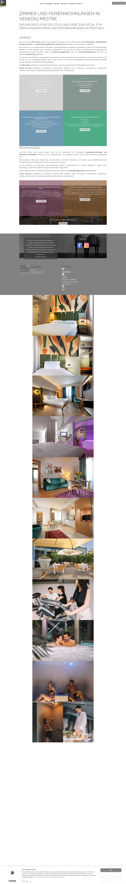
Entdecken (63, 223)
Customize (110, 874)
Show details (25, 881)
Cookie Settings (37, 273)
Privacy (42, 273)
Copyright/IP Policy (24, 273)
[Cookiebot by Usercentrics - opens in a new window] (12, 881)
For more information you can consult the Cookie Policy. (49, 877)
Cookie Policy (31, 273)
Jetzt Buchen (85, 90)
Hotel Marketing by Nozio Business (37, 271)
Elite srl (28, 266)
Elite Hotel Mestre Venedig (4, 4)
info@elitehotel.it (33, 269)
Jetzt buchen (118, 3)
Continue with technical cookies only (111, 879)
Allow (110, 870)
